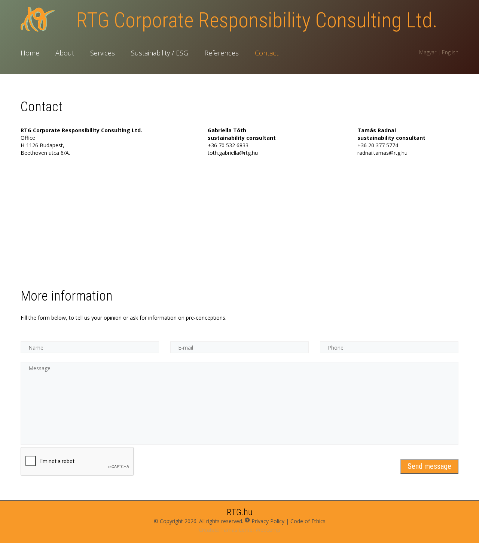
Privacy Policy (267, 521)
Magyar (427, 52)
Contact (266, 52)
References (221, 52)
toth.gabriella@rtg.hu (233, 152)
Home (30, 52)
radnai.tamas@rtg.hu (382, 152)
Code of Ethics (308, 521)
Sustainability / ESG (159, 52)
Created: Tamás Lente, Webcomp (239, 529)
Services (102, 52)
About (64, 52)
